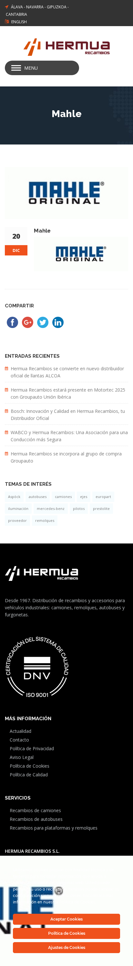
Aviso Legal (22, 757)
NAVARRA (35, 7)
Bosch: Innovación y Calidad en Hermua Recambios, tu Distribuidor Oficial (68, 414)
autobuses (37, 496)
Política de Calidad (29, 775)
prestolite (101, 508)
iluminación (18, 508)
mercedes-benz (51, 508)
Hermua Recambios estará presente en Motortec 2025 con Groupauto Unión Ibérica (68, 393)
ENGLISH (19, 22)
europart (103, 496)
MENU (31, 68)
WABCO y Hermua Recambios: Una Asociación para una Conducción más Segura (69, 436)
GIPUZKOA (56, 7)
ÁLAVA (17, 7)
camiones (63, 496)
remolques (44, 520)
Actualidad (20, 731)
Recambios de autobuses (36, 819)
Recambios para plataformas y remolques (53, 828)
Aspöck (14, 496)
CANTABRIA (16, 14)
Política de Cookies (29, 766)
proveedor (17, 520)
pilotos (79, 508)
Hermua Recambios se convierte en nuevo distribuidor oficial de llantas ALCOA (67, 372)
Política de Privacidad (32, 748)
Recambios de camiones (35, 810)
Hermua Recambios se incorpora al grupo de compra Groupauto (66, 457)
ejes (83, 496)
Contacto (19, 740)
